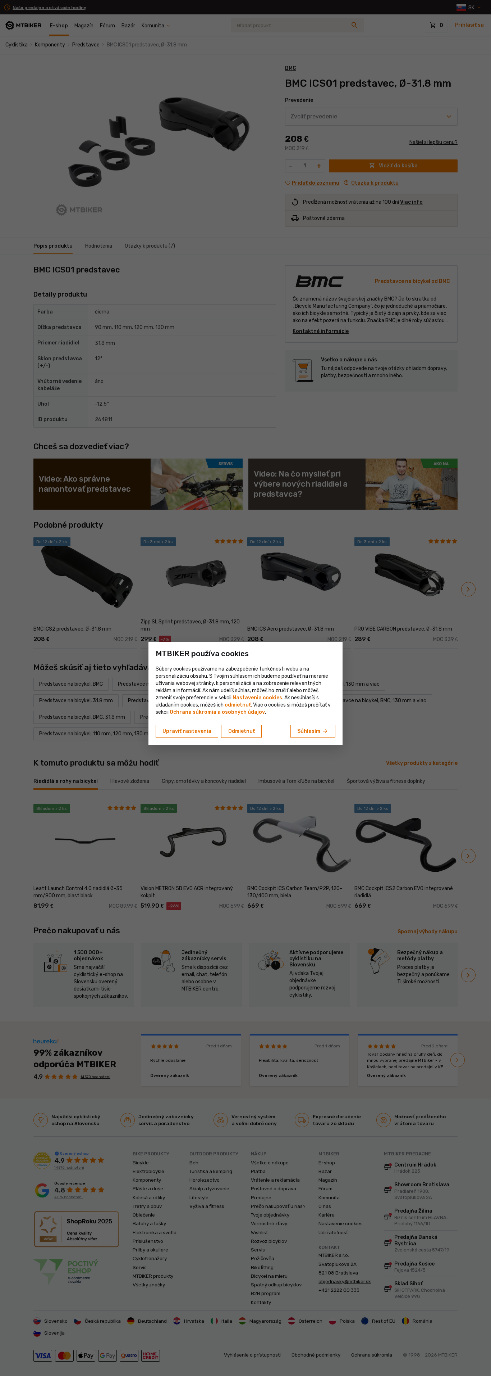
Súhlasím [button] (313, 731)
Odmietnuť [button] (241, 731)
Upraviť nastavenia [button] (186, 731)
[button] (238, 705)
